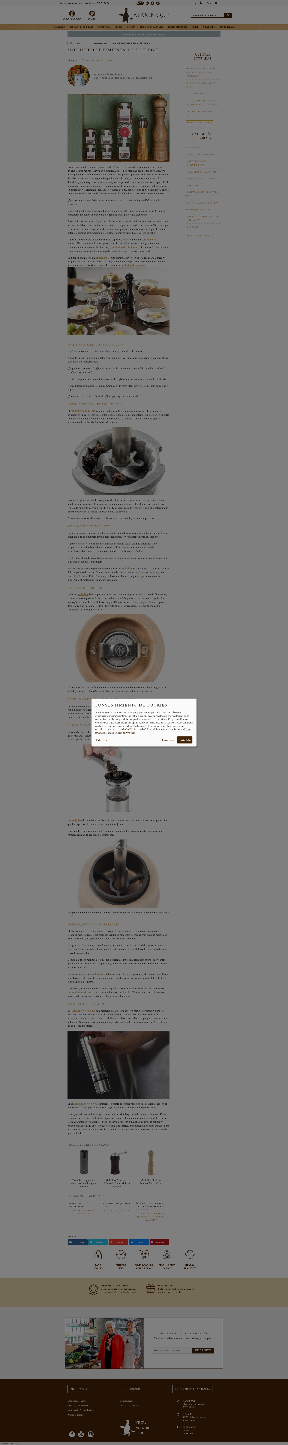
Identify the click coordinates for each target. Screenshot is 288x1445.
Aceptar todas (184, 740)
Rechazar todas (168, 740)
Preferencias (101, 740)
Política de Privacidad (125, 732)
